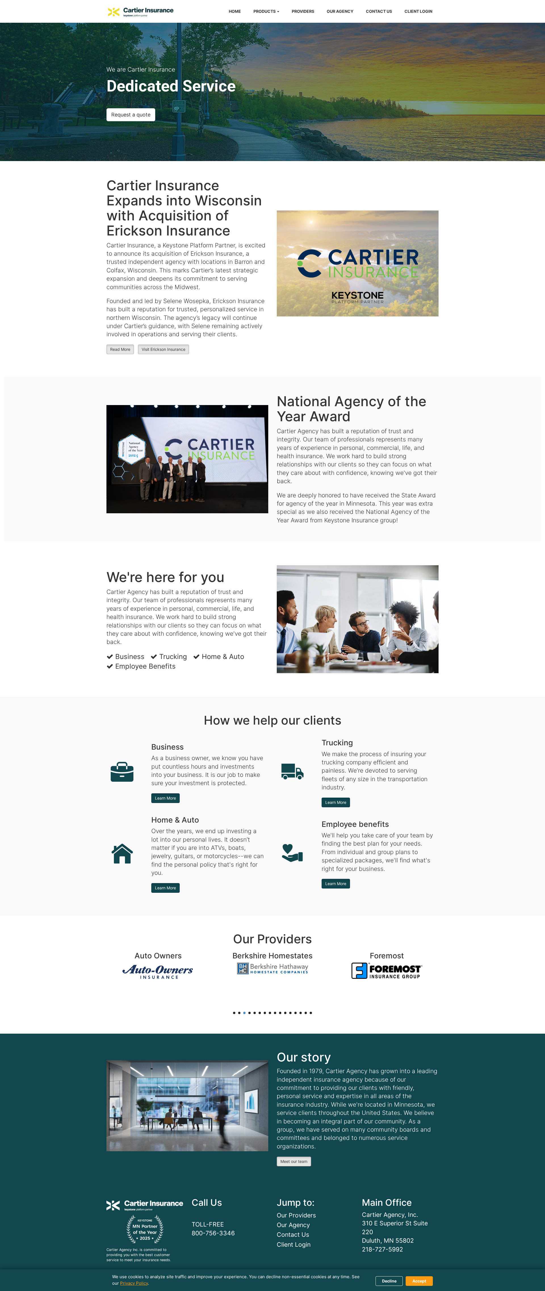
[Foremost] (386, 970)
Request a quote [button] (130, 115)
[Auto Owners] (158, 971)
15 (306, 1013)
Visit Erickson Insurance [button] (163, 349)
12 (290, 1013)
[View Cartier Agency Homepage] (144, 1203)
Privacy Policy (134, 1283)
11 (285, 1013)
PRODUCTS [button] (264, 11)
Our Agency (293, 1225)
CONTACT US (379, 11)
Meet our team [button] (293, 1161)
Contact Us (293, 1234)
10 (280, 1013)
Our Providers (296, 1215)
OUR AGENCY (340, 11)
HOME (235, 11)
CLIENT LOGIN (418, 11)
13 (295, 1013)
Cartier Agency (140, 12)
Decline (389, 1281)
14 (300, 1013)
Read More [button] (120, 349)
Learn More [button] (165, 798)
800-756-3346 (213, 1233)
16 (311, 1013)
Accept (419, 1281)
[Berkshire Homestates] (272, 968)
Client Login (294, 1244)
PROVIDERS (303, 11)
